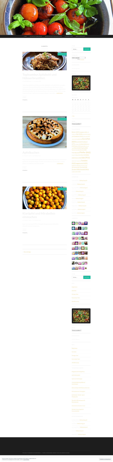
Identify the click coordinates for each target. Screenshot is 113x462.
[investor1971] (82, 267)
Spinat (74, 160)
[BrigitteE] (82, 257)
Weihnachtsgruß (83, 180)
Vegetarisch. (75, 165)
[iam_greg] (79, 267)
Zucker (76, 169)
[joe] (85, 233)
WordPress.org (75, 301)
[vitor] (79, 257)
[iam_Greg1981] (79, 223)
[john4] (79, 233)
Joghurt (74, 139)
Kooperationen (69, 36)
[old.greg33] (73, 223)
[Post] (76, 267)
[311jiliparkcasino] (73, 257)
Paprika (84, 148)
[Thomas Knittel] (82, 238)
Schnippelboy (56, 15)
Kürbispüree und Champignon (78, 391)
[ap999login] (85, 238)
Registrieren (74, 287)
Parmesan (75, 149)
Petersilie (75, 152)
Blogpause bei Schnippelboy (78, 371)
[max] (85, 223)
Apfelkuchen (30, 152)
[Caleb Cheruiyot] (82, 233)
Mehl (83, 144)
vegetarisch (81, 163)
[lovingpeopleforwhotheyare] (79, 228)
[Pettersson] (76, 253)
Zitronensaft (76, 167)
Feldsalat (84, 134)
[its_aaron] (73, 228)
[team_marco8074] (73, 253)
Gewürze (78, 136)
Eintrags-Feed (75, 294)
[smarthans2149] (82, 228)
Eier (79, 134)
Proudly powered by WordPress (31, 452)
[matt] (76, 233)
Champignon (83, 132)
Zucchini (83, 167)
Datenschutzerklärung (36, 36)
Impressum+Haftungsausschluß (53, 36)
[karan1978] (79, 248)
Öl (78, 171)
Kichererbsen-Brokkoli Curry (78, 405)
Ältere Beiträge (26, 251)
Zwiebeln (74, 171)
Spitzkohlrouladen (76, 375)
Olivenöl (77, 148)
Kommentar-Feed (76, 297)
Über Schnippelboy (80, 36)
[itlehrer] (85, 253)
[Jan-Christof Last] (85, 267)
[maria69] (79, 243)
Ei (75, 134)
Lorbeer (78, 144)
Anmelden (74, 290)
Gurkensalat (86, 136)
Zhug (80, 165)
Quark (74, 155)
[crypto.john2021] (73, 238)
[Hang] (79, 253)
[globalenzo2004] (85, 248)
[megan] (82, 262)
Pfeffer (85, 152)
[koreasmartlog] (85, 262)
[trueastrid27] (79, 262)
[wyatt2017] (76, 238)
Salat (78, 158)
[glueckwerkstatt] (76, 243)
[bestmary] (76, 248)
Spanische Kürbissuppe (77, 378)
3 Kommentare (37, 81)
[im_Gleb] (79, 238)
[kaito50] (76, 228)
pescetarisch (82, 149)
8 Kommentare (37, 220)
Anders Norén (65, 452)
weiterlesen (59, 93)
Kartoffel (79, 139)
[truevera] (76, 223)
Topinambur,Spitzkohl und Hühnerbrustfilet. (39, 76)
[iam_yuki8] (82, 248)
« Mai (73, 116)
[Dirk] (76, 262)
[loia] (85, 243)
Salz (85, 157)
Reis (83, 155)
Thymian (78, 160)
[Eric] (85, 257)
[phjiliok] (73, 243)
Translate (82, 59)
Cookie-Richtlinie (26, 459)
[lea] (73, 248)
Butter (75, 132)
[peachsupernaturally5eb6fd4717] (82, 253)
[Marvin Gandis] (73, 262)
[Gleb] (82, 243)
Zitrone (85, 165)
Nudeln (83, 146)
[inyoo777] (73, 267)
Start (25, 36)
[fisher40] (76, 257)
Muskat (77, 146)
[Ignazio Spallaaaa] (82, 223)
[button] (78, 85)
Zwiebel (84, 169)
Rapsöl (78, 155)
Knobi (79, 141)
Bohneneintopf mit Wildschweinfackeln (80, 387)
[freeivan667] (85, 228)
